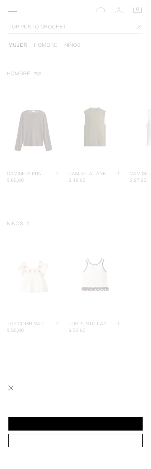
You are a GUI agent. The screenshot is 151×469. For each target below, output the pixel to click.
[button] (75, 424)
